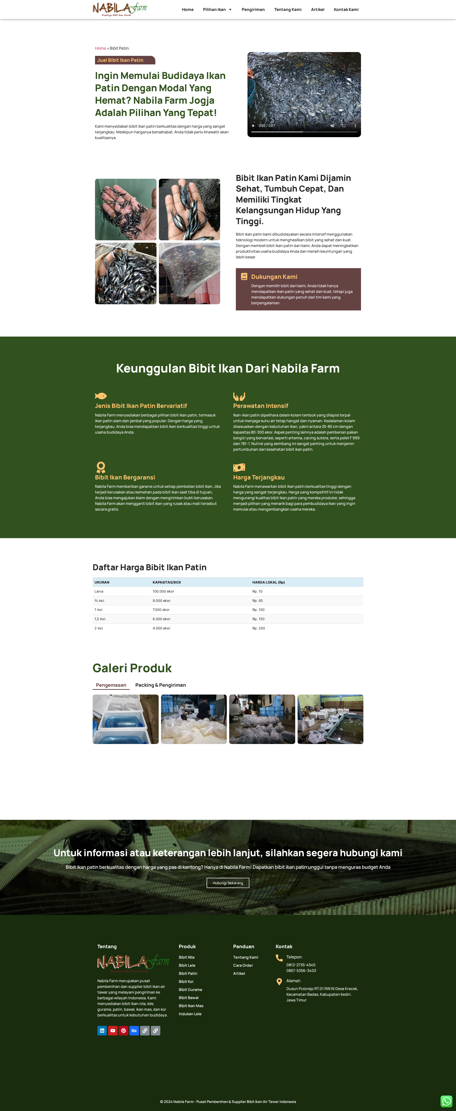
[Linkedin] (102, 1030)
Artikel (317, 9)
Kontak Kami (346, 9)
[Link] (145, 1030)
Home (188, 9)
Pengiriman (253, 9)
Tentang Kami (288, 9)
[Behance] (134, 1030)
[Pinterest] (123, 1030)
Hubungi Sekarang (228, 882)
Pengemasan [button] (111, 685)
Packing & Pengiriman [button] (160, 685)
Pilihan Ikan (214, 9)
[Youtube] (113, 1030)
